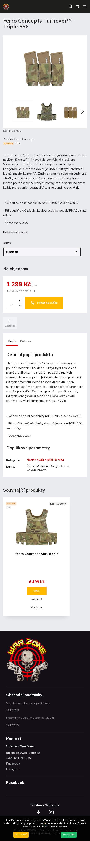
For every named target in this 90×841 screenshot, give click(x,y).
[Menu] (85, 6)
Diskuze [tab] (25, 341)
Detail (36, 591)
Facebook (13, 763)
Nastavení (21, 834)
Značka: (19, 139)
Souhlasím (69, 834)
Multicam (37, 607)
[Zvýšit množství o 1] (19, 300)
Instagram (13, 769)
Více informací (58, 826)
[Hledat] (70, 6)
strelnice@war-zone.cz (23, 753)
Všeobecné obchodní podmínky (28, 703)
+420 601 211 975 (18, 758)
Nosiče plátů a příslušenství (45, 460)
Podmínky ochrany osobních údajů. (30, 717)
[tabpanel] (36, 557)
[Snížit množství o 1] (19, 306)
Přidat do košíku (47, 303)
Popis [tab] (12, 341)
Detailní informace (15, 232)
